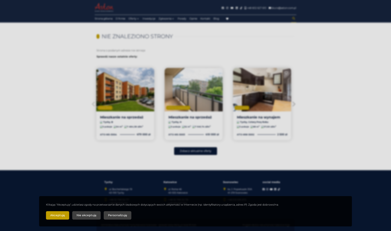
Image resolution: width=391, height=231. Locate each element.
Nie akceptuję (86, 215)
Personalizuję (117, 215)
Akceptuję (57, 215)
